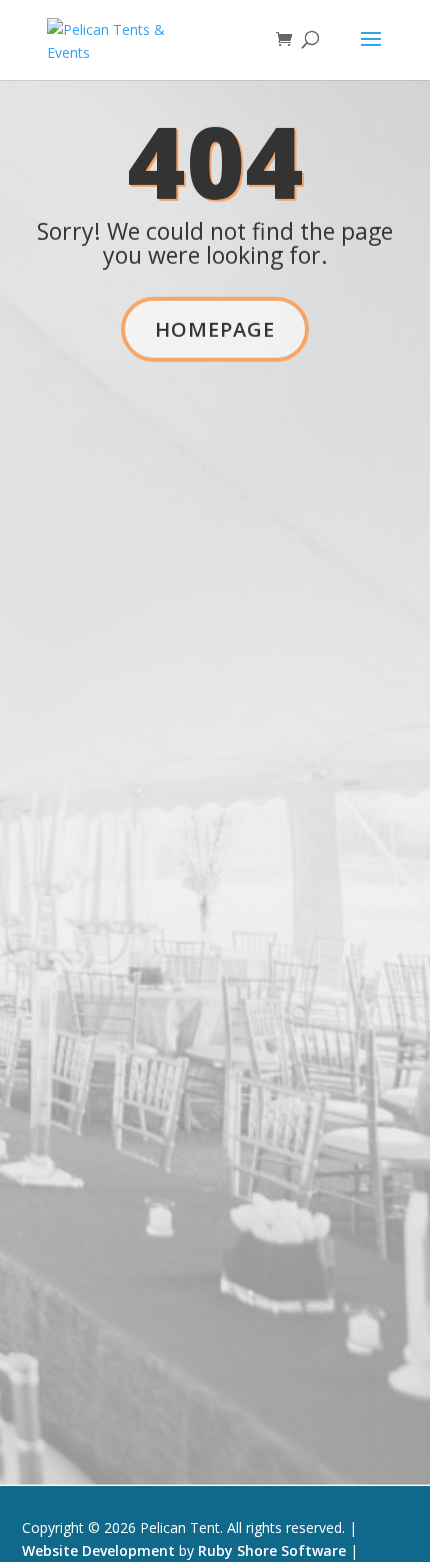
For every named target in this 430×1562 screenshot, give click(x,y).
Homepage (215, 329)
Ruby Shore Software (272, 1550)
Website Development (98, 1550)
